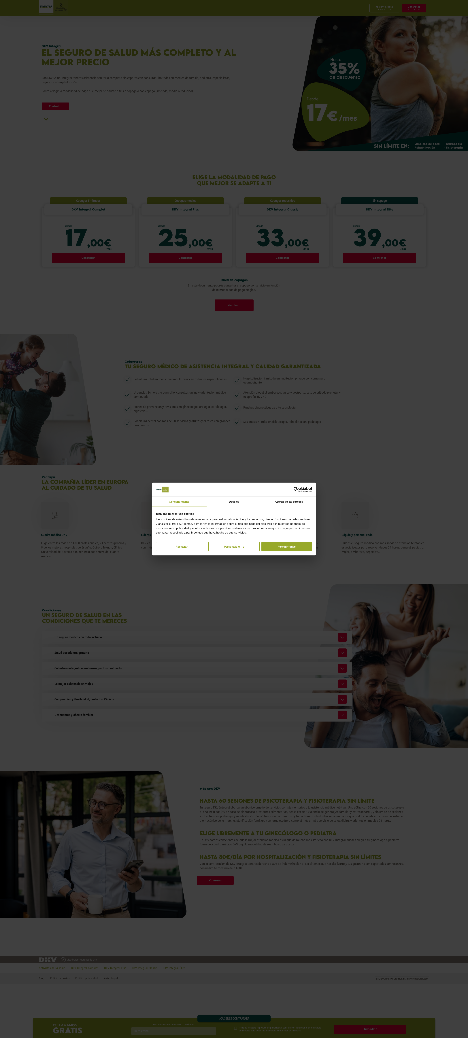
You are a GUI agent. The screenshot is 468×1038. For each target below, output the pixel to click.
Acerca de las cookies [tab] (289, 501)
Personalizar (232, 546)
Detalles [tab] (234, 501)
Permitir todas (287, 546)
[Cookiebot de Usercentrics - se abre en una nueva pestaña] (296, 489)
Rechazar (182, 546)
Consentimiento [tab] (179, 501)
